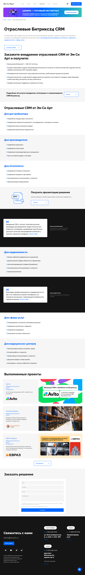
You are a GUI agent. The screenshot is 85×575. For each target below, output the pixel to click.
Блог (48, 3)
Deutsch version (13, 560)
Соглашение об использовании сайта (12, 557)
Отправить (42, 510)
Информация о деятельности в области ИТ (13, 558)
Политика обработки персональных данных (13, 555)
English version (7, 560)
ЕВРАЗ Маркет (11, 438)
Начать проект (76, 3)
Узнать (68, 94)
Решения (42, 3)
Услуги (29, 3)
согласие (38, 503)
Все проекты (39, 463)
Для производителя (15, 139)
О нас (22, 3)
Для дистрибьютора (16, 113)
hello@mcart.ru (11, 538)
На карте (46, 539)
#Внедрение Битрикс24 (12, 386)
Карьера (55, 3)
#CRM (7, 388)
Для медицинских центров (20, 343)
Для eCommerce (14, 166)
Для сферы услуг (14, 317)
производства (45, 38)
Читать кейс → (34, 234)
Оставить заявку (11, 47)
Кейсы (35, 3)
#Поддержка (9, 389)
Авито (8, 384)
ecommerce (64, 38)
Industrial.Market (12, 411)
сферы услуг (20, 40)
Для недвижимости (15, 252)
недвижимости (9, 40)
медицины (72, 38)
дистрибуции (54, 38)
